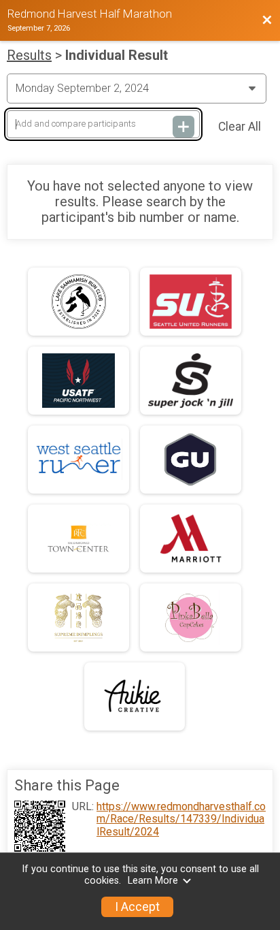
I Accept (137, 907)
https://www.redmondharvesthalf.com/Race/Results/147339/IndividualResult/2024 (181, 819)
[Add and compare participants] (183, 127)
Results (29, 55)
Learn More (153, 880)
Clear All (239, 126)
